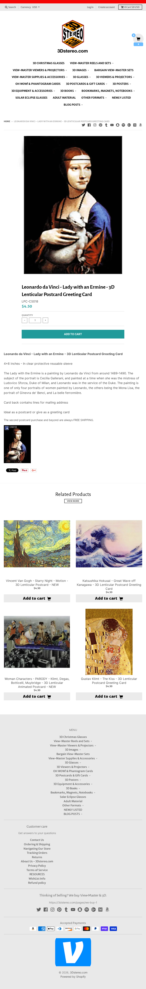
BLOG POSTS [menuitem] (72, 104)
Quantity (27, 315)
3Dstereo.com (78, 972)
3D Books (72, 788)
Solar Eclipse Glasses (73, 797)
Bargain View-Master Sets (73, 754)
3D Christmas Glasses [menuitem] (48, 63)
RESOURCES (37, 874)
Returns (37, 857)
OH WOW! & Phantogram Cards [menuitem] (37, 84)
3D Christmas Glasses (73, 737)
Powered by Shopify (73, 976)
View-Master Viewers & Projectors (72, 745)
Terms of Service (37, 870)
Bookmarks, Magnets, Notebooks (72, 792)
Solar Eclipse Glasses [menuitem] (31, 97)
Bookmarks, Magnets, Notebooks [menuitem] (107, 91)
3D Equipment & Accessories (71, 784)
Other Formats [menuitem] (92, 97)
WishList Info (37, 878)
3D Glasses (72, 762)
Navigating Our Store (37, 848)
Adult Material (73, 801)
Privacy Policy (37, 865)
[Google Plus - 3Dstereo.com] (129, 125)
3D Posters (72, 780)
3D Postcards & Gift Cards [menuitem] (85, 84)
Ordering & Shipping (37, 844)
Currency (26, 7)
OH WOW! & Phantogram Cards (73, 771)
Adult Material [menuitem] (64, 97)
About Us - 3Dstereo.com (37, 861)
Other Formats (71, 805)
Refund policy (37, 883)
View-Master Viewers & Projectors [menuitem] (38, 70)
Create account (106, 7)
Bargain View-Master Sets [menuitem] (113, 70)
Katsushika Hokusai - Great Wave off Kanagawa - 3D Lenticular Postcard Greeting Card (109, 585)
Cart (132, 7)
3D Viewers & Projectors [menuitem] (114, 77)
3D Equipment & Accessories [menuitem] (31, 91)
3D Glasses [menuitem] (80, 77)
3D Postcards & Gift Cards (71, 775)
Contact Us (37, 840)
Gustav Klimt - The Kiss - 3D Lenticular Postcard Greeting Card (109, 681)
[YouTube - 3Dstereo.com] (112, 125)
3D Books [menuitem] (67, 91)
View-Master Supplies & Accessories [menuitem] (38, 77)
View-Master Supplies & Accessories (71, 758)
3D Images (71, 749)
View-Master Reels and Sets (72, 741)
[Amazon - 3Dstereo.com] (140, 125)
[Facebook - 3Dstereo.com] (89, 125)
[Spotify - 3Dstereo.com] (123, 125)
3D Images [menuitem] (79, 70)
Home (7, 121)
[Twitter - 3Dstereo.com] (83, 125)
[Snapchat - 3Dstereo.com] (117, 125)
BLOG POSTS (72, 814)
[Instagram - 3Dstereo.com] (95, 125)
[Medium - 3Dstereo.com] (134, 125)
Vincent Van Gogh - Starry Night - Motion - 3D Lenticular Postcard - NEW (37, 583)
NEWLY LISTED (73, 809)
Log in (90, 7)
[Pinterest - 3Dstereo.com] (100, 125)
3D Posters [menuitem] (121, 84)
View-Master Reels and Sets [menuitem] (90, 63)
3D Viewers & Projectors (72, 767)
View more (73, 501)
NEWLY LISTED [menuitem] (121, 97)
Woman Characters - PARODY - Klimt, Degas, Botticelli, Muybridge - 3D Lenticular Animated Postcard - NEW (37, 683)
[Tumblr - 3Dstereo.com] (106, 125)
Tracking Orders (37, 853)
